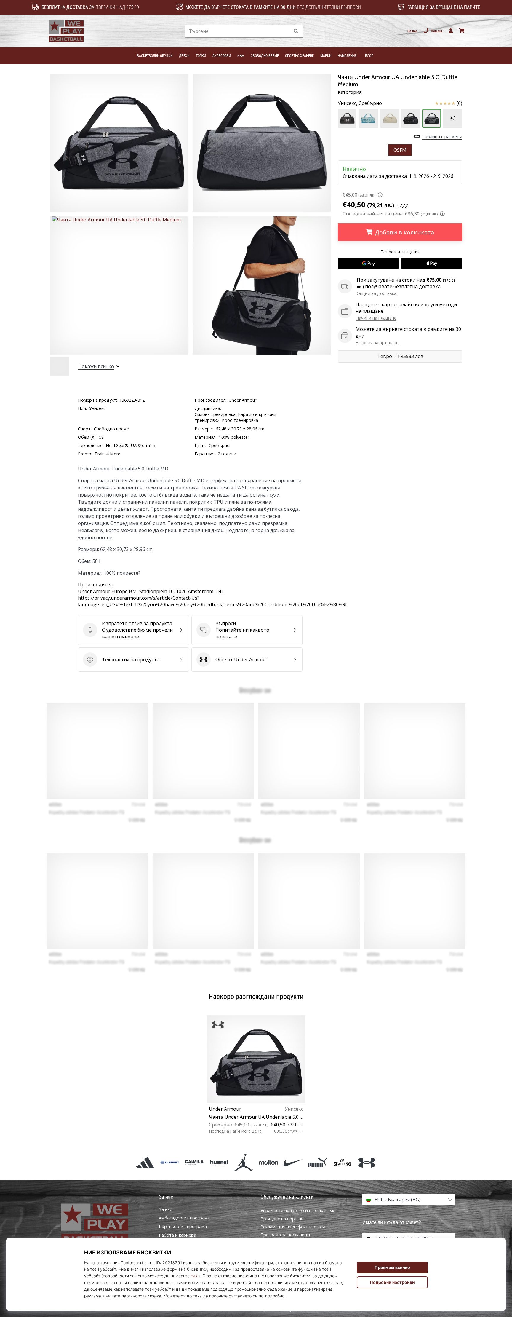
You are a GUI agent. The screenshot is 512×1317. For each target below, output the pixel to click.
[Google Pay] (368, 263)
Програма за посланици (285, 1235)
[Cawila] (194, 1162)
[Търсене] (296, 31)
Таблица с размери (442, 136)
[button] (285, 31)
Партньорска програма (183, 1227)
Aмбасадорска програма (184, 1218)
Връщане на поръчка (282, 1219)
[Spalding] (342, 1162)
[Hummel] (219, 1162)
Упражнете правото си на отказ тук (297, 1210)
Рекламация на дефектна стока (292, 1227)
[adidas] (145, 1162)
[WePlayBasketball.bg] (103, 1224)
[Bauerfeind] (169, 1162)
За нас (412, 31)
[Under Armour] (367, 1162)
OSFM (400, 150)
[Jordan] (243, 1162)
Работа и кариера (177, 1235)
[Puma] (317, 1162)
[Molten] (268, 1162)
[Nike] (293, 1162)
